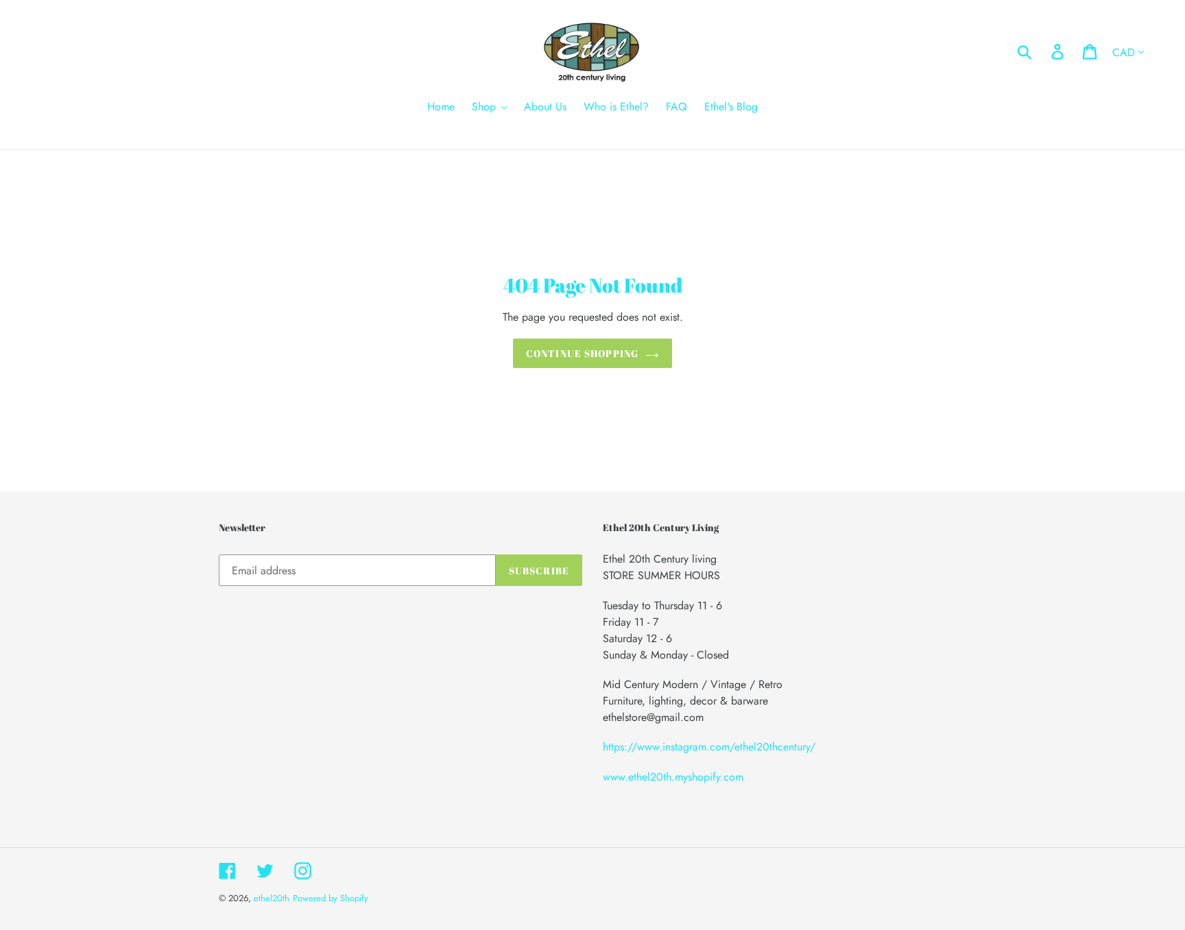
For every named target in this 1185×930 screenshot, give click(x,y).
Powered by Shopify (330, 898)
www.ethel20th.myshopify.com (673, 777)
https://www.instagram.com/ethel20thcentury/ (709, 747)
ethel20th (271, 898)
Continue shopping (582, 353)
